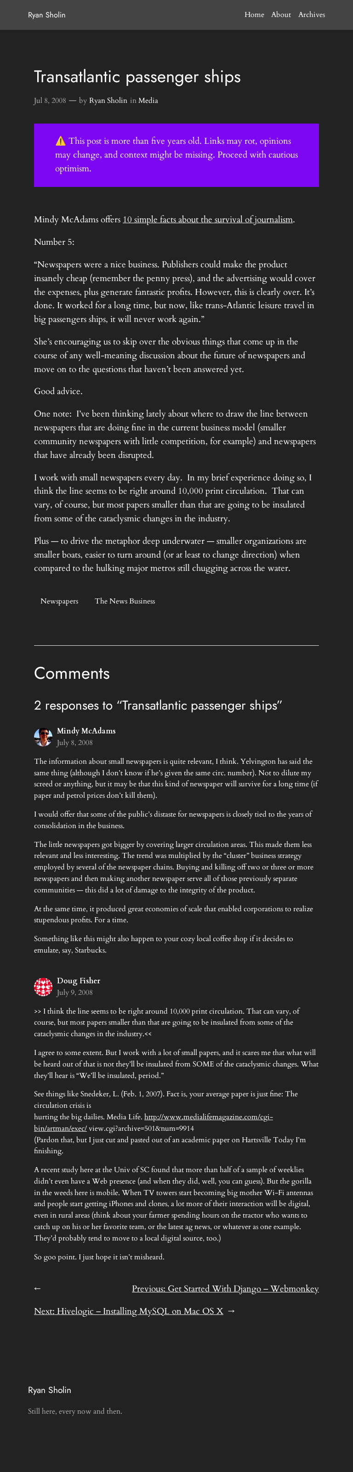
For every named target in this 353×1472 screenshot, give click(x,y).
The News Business (125, 601)
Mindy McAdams (86, 731)
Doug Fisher (78, 981)
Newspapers (59, 601)
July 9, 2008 (75, 992)
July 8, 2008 (75, 743)
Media (148, 101)
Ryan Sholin (47, 14)
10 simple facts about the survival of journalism (208, 220)
